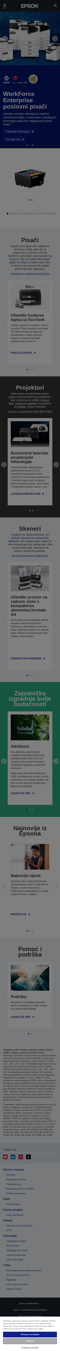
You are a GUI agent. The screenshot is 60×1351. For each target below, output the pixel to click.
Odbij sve (30, 1341)
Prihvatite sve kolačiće (30, 1334)
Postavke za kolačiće (29, 1347)
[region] (30, 1333)
